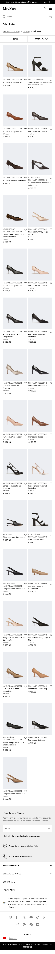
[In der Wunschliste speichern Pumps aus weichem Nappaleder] (25, 332)
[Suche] (50, 16)
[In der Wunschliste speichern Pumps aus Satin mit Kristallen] (51, 332)
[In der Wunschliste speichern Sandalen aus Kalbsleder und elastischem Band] (51, 80)
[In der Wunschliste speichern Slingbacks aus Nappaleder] (25, 535)
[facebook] (17, 917)
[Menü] (50, 9)
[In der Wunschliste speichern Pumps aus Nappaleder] (25, 80)
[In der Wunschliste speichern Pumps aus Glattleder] (51, 737)
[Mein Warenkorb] (45, 8)
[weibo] (17, 924)
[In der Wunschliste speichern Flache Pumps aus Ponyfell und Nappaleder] (25, 229)
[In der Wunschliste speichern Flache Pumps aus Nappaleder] (51, 584)
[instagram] (10, 917)
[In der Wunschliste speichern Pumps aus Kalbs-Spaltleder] (25, 178)
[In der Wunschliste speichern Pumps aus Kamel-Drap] (51, 686)
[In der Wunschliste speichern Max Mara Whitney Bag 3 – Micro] (51, 229)
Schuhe (26, 31)
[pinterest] (44, 917)
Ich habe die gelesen (22, 836)
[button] (13, 39)
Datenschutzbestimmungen (24, 836)
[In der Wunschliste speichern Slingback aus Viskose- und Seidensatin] (25, 635)
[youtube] (31, 917)
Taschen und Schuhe (11, 31)
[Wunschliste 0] (38, 8)
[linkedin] (37, 924)
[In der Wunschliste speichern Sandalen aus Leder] (51, 535)
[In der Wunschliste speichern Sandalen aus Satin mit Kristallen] (25, 483)
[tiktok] (37, 917)
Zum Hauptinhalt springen (12, 1)
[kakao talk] (24, 924)
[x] (24, 917)
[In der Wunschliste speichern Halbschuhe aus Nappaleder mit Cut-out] (51, 178)
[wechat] (31, 924)
